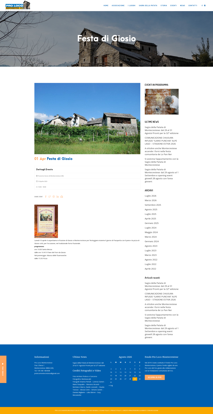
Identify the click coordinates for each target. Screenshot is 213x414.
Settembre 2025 (153, 204)
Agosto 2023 (151, 245)
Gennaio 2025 (152, 223)
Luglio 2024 (150, 227)
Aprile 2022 (150, 268)
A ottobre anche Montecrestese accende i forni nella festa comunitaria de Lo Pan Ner (161, 151)
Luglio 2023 (150, 250)
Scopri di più (155, 377)
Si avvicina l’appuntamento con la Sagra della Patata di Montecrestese (161, 161)
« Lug (111, 385)
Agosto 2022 (151, 259)
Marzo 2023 (151, 255)
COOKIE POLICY (104, 410)
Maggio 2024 (151, 232)
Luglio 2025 (150, 214)
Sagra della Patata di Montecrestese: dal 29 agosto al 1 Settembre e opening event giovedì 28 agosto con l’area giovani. (162, 175)
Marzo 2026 (151, 200)
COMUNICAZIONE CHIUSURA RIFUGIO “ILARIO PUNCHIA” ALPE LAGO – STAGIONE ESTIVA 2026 (161, 140)
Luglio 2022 (150, 264)
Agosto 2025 (151, 209)
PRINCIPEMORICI (134, 410)
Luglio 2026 (150, 195)
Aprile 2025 (150, 218)
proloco (52, 163)
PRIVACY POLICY (116, 410)
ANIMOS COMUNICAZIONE (149, 410)
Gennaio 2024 (152, 241)
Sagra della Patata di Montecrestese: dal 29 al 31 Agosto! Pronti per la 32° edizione (161, 130)
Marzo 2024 (151, 236)
